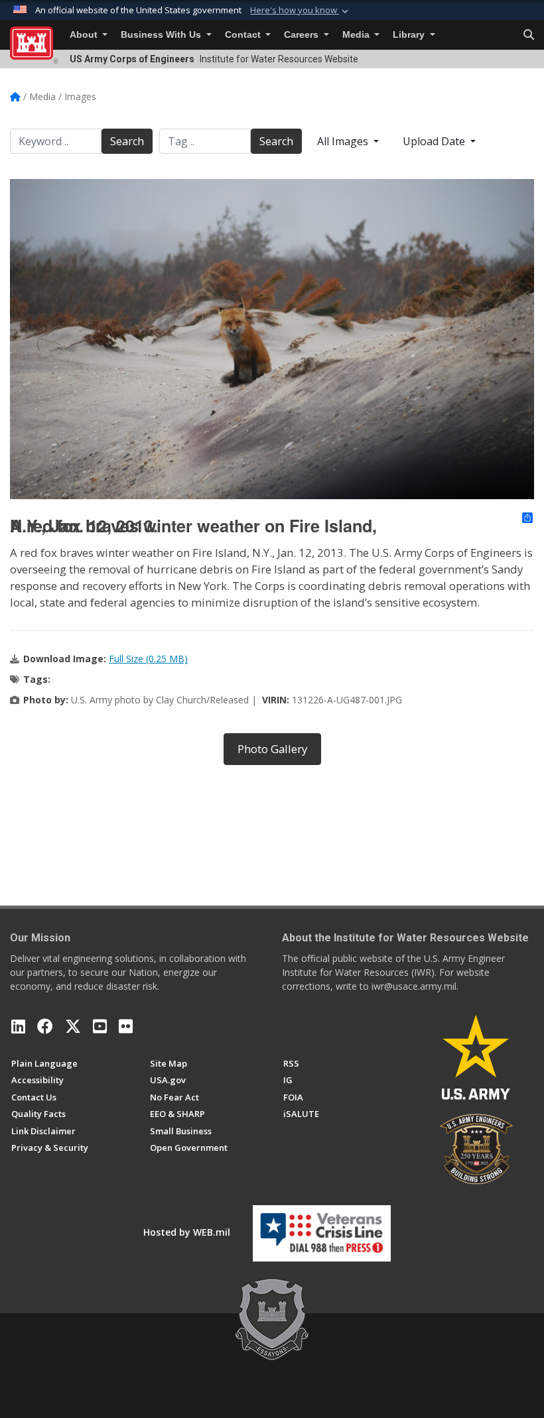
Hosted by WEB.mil (186, 1232)
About (85, 35)
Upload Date (435, 141)
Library (410, 35)
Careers (302, 35)
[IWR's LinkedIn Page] (18, 1026)
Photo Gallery (272, 748)
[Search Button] (528, 35)
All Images (344, 141)
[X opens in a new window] (73, 1026)
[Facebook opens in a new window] (45, 1026)
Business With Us (162, 35)
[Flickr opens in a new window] (126, 1026)
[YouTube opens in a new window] (100, 1026)
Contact (244, 35)
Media (357, 35)
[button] (300, 10)
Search (127, 141)
